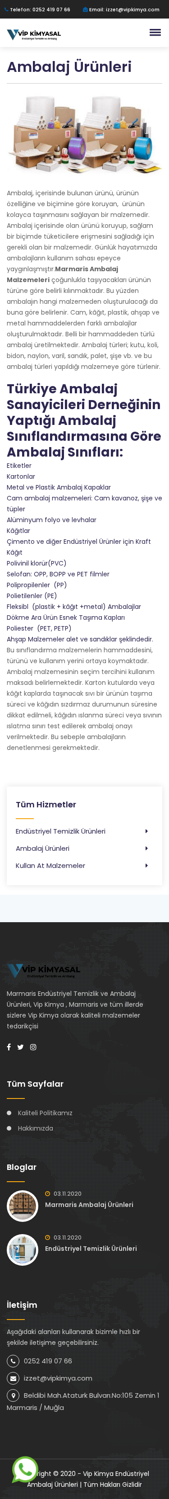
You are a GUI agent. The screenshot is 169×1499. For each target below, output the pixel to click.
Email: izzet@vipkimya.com (124, 9)
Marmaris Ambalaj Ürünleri (89, 1204)
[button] (154, 32)
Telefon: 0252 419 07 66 (39, 9)
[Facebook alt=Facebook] (9, 1047)
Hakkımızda (35, 1128)
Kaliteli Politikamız (45, 1112)
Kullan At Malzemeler (50, 865)
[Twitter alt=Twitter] (20, 1047)
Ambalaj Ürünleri (42, 848)
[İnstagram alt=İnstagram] (33, 1047)
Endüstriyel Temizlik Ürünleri (60, 831)
